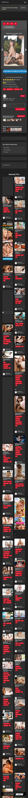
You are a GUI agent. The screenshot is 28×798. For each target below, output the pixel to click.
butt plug (5, 507)
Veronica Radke (19, 278)
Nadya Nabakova (7, 339)
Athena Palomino (7, 723)
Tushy (17, 191)
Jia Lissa (5, 703)
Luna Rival (16, 89)
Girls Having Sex (21, 263)
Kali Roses (18, 735)
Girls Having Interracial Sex (11, 218)
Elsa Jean (20, 211)
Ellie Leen (21, 643)
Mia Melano (18, 346)
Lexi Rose (17, 325)
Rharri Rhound (18, 714)
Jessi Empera (6, 461)
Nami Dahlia (18, 485)
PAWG (17, 712)
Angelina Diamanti (19, 573)
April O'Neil (18, 255)
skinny (5, 579)
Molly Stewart (18, 454)
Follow (22, 96)
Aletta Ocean (18, 758)
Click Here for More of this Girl (15, 71)
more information (11, 794)
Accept (19, 794)
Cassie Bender (6, 527)
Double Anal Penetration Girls (11, 468)
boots (17, 299)
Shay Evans (8, 341)
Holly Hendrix (6, 647)
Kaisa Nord (9, 623)
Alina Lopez (18, 187)
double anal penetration (7, 458)
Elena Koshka (18, 447)
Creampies (8, 537)
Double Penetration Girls (8, 116)
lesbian (17, 448)
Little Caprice (18, 786)
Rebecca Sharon (19, 383)
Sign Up (23, 7)
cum (10, 529)
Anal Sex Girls (20, 197)
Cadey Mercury (7, 746)
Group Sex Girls (9, 659)
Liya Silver (18, 691)
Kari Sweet (18, 783)
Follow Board (21, 116)
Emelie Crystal (18, 235)
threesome (6, 343)
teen (19, 303)
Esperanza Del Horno (19, 549)
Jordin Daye (6, 483)
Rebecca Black (18, 381)
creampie (5, 529)
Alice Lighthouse (19, 571)
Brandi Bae (9, 505)
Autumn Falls (6, 599)
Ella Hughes (6, 699)
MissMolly (18, 452)
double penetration (10, 89)
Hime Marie (6, 645)
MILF (5, 555)
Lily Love (9, 600)
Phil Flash (6, 152)
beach (17, 643)
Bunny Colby (6, 336)
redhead (5, 211)
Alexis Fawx (18, 620)
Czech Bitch (6, 147)
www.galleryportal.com (10, 27)
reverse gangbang (7, 651)
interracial (6, 208)
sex (21, 89)
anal (4, 89)
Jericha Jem (6, 649)
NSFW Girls (5, 2)
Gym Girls (19, 629)
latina (5, 338)
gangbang (5, 459)
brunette (17, 189)
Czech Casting (7, 150)
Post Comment (20, 109)
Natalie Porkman (7, 278)
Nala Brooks (6, 209)
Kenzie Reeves (18, 737)
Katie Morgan (6, 553)
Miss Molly (18, 450)
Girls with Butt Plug (9, 514)
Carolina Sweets (19, 301)
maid (21, 448)
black (17, 323)
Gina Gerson (6, 577)
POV (22, 255)
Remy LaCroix (18, 668)
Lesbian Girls (20, 462)
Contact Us (6, 165)
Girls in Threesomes (9, 350)
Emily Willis (18, 733)
